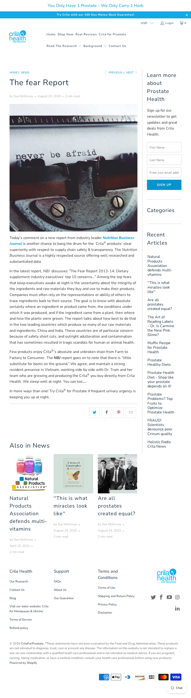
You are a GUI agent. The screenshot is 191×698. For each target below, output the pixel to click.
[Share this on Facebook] (107, 412)
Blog (13, 598)
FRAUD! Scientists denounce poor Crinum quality (159, 427)
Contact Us (117, 46)
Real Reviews (86, 34)
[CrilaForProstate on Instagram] (177, 598)
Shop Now (66, 34)
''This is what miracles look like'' (71, 506)
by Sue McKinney (21, 96)
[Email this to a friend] (131, 412)
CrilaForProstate (32, 643)
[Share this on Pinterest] (119, 412)
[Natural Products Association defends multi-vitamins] (29, 473)
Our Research (19, 581)
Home (51, 34)
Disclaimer (105, 613)
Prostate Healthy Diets (159, 362)
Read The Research (62, 46)
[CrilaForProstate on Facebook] (161, 598)
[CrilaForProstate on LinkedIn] (177, 609)
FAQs (57, 581)
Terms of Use (106, 588)
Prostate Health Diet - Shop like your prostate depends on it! (160, 380)
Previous (115, 72)
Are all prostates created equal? (116, 506)
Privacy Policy (107, 604)
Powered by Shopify (23, 663)
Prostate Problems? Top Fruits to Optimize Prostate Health (160, 403)
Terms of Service (21, 620)
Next (130, 72)
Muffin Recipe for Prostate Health (159, 347)
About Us (60, 590)
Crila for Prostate (112, 34)
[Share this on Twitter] (94, 412)
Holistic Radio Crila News (159, 444)
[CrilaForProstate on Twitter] (153, 598)
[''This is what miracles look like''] (73, 473)
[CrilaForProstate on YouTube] (169, 598)
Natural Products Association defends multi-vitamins (28, 513)
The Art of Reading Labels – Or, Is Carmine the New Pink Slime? (160, 326)
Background (93, 46)
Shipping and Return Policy (116, 596)
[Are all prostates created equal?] (117, 473)
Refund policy (19, 628)
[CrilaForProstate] (18, 36)
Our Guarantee (64, 598)
